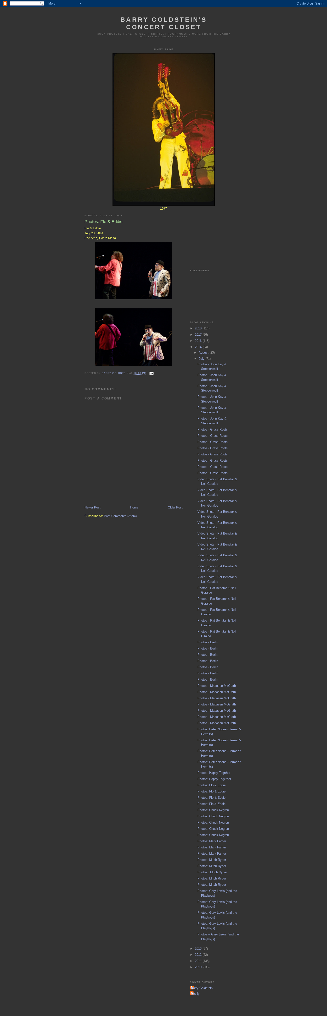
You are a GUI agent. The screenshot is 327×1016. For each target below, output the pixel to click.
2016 (199, 341)
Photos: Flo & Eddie (211, 785)
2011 (199, 961)
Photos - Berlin (207, 642)
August (204, 352)
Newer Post (93, 507)
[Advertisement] (214, 234)
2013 (199, 948)
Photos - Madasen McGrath (216, 686)
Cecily (195, 993)
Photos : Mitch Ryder (212, 872)
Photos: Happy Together (214, 779)
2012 (199, 954)
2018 (199, 328)
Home (134, 507)
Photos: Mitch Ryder (211, 860)
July (202, 359)
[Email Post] (151, 373)
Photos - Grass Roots (212, 429)
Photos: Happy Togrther (213, 773)
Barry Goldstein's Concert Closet (163, 23)
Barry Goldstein (202, 988)
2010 (199, 967)
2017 (199, 334)
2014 (199, 347)
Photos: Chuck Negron (213, 810)
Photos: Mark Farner (211, 841)
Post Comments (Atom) (120, 516)
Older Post (175, 507)
